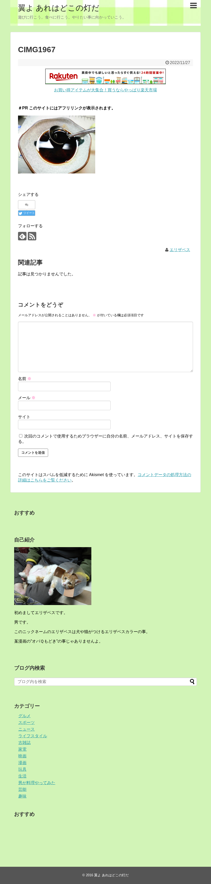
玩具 (22, 769)
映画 (22, 756)
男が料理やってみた (36, 783)
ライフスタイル (32, 736)
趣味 (22, 796)
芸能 (22, 789)
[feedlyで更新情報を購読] (22, 236)
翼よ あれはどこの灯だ (58, 8)
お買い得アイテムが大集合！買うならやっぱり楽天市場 (105, 90)
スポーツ (26, 722)
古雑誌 (24, 742)
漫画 (22, 762)
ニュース (26, 729)
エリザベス (180, 250)
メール (27, 398)
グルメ (24, 716)
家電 (22, 749)
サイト (24, 417)
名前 (24, 379)
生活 (22, 776)
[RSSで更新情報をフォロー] (32, 236)
